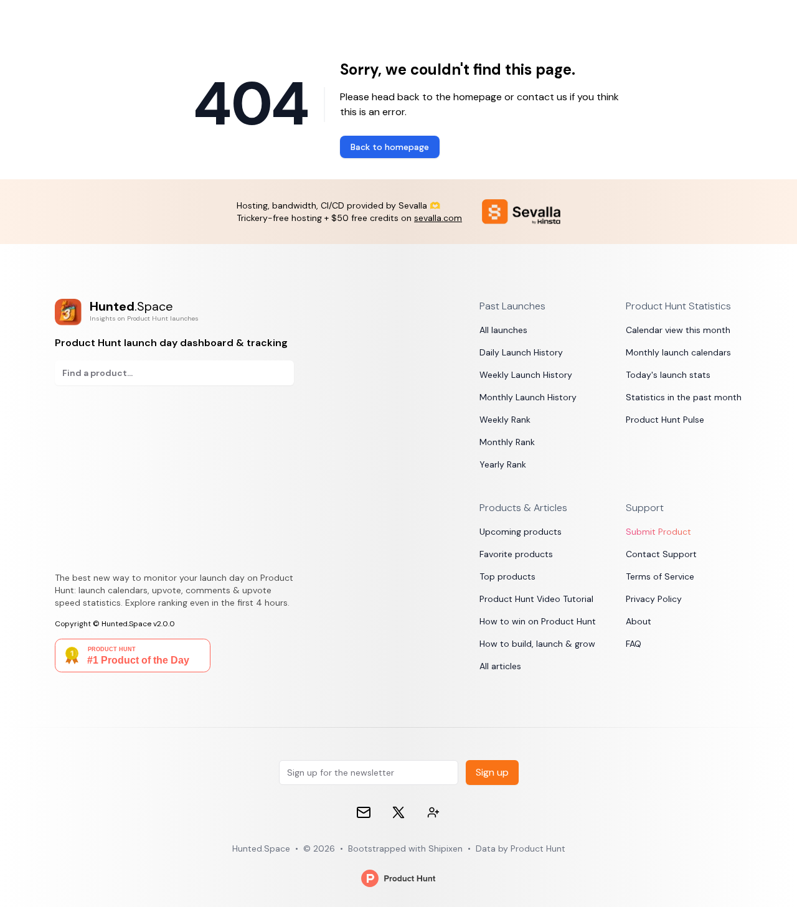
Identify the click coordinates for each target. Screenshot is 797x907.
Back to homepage (390, 147)
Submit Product (658, 531)
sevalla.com (438, 217)
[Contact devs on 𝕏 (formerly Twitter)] (433, 812)
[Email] (363, 812)
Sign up (492, 772)
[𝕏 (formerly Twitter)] (398, 812)
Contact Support (661, 554)
